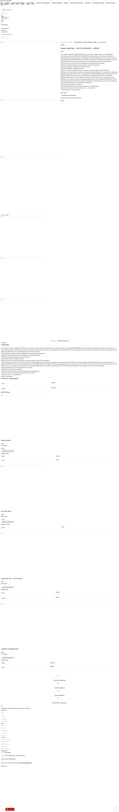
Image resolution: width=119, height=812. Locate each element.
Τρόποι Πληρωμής (5, 744)
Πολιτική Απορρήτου (5, 748)
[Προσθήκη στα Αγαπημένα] (6, 576)
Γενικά (2, 714)
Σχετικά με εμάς (4, 730)
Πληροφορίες (4, 732)
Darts (2, 712)
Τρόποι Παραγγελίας (5, 739)
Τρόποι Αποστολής (5, 741)
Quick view (2, 576)
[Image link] (8, 706)
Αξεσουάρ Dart (4, 721)
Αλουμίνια (3, 716)
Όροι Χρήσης (4, 746)
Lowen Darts (4, 719)
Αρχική (2, 725)
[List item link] (59, 756)
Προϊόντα (3, 728)
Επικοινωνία (3, 735)
